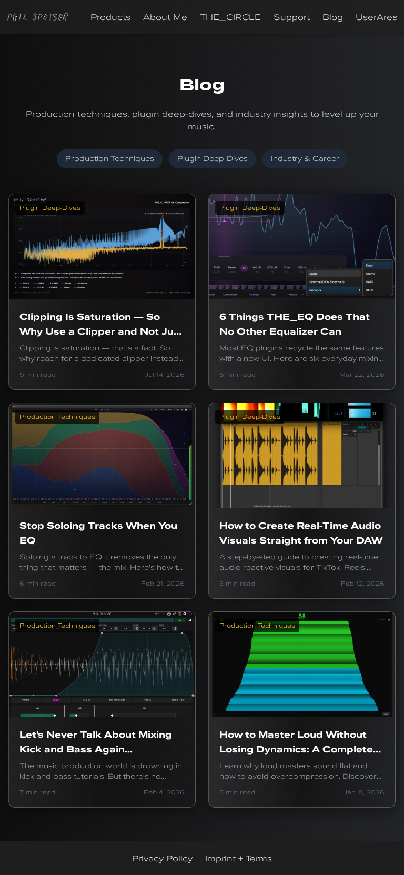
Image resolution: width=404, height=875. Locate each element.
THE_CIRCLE (230, 17)
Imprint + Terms (238, 858)
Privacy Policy (162, 858)
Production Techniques (109, 158)
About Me (165, 17)
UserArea (377, 17)
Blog (332, 17)
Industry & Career (305, 158)
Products (110, 17)
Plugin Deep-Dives (212, 158)
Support (292, 17)
